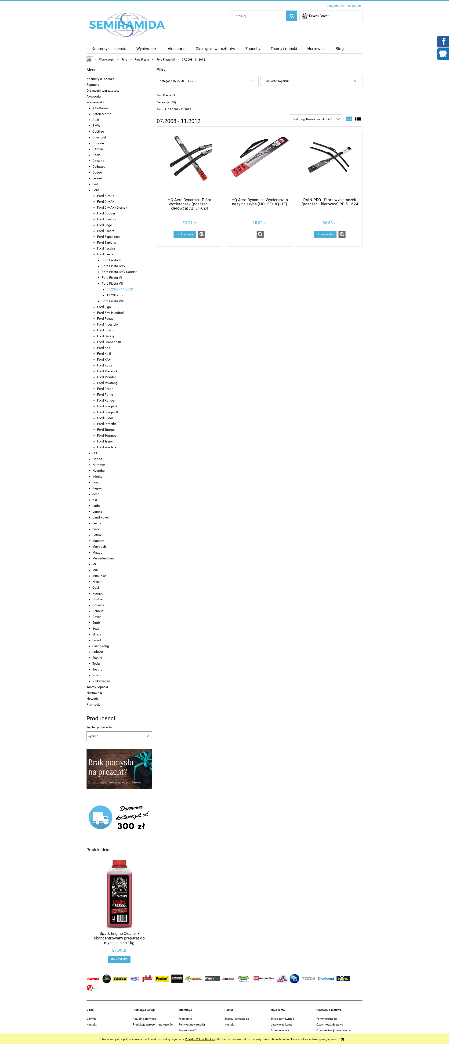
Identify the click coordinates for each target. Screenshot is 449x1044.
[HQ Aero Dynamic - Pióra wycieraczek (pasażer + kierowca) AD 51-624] (189, 164)
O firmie (91, 1018)
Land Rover (100, 517)
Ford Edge (104, 225)
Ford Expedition (108, 237)
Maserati (98, 541)
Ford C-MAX (106, 201)
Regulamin (185, 1018)
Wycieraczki (95, 102)
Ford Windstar (107, 447)
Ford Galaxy (106, 336)
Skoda (96, 634)
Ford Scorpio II (107, 412)
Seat (95, 628)
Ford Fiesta (105, 254)
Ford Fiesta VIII (113, 301)
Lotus (96, 535)
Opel (95, 587)
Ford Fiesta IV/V (113, 266)
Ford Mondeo (106, 377)
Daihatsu (98, 166)
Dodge (97, 172)
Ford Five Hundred (110, 313)
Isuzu (96, 482)
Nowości (93, 698)
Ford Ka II (104, 353)
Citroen (97, 149)
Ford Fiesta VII (112, 283)
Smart (96, 640)
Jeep (95, 494)
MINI (95, 570)
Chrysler (98, 143)
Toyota (97, 669)
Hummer (98, 465)
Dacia (96, 155)
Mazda (97, 552)
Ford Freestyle (107, 324)
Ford (95, 190)
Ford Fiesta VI (112, 277)
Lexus (96, 523)
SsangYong (100, 646)
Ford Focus (105, 318)
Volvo (96, 675)
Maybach (99, 546)
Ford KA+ (104, 359)
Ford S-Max (105, 418)
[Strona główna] (127, 24)
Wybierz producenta (99, 727)
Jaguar (97, 488)
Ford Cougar (106, 213)
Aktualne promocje (144, 1018)
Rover (96, 617)
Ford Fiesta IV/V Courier (119, 272)
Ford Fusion (105, 330)
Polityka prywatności (191, 1024)
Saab (96, 622)
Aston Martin (101, 114)
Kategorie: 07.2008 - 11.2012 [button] (178, 81)
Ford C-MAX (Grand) (112, 207)
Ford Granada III (109, 342)
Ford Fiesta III (112, 260)
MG (95, 564)
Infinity (97, 476)
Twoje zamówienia (282, 1018)
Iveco (96, 529)
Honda (97, 459)
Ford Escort (105, 231)
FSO (95, 453)
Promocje (93, 704)
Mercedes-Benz (103, 558)
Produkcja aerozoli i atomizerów (153, 1024)
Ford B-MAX (106, 196)
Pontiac (98, 599)
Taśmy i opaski (97, 687)
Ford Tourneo (106, 435)
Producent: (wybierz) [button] (277, 81)
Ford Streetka (107, 424)
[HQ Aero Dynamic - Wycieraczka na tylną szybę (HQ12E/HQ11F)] (259, 164)
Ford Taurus (106, 429)
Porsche (98, 605)
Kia (94, 500)
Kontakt (92, 1024)
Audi (95, 120)
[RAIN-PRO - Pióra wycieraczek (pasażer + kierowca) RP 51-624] (329, 164)
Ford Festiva (106, 248)
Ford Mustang (107, 383)
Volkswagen (101, 681)
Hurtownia (94, 693)
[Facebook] (442, 41)
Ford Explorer (106, 242)
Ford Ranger (106, 400)
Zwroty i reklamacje (236, 1018)
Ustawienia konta (282, 1024)
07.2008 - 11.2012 (119, 289)
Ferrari (97, 178)
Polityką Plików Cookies (200, 1039)
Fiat (95, 184)
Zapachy (93, 85)
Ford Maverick (107, 371)
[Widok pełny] (358, 119)
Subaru (97, 652)
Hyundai (98, 470)
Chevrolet (99, 137)
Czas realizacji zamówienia (333, 1030)
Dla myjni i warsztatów (103, 90)
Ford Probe (105, 389)
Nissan (97, 582)
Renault (98, 611)
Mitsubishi (99, 576)
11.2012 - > (114, 295)
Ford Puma (105, 394)
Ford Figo (104, 307)
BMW (96, 125)
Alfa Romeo (100, 108)
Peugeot (98, 593)
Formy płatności (326, 1018)
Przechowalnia (280, 1030)
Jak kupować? (187, 1030)
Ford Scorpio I (107, 406)
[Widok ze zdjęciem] (349, 119)
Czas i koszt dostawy (329, 1024)
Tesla (96, 663)
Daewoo (98, 161)
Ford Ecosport (107, 219)
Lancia (97, 511)
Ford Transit (106, 441)
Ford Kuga (104, 365)
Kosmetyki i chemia (100, 79)
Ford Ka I (103, 348)
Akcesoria (94, 96)
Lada (96, 505)
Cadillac (98, 131)
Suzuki (97, 658)
